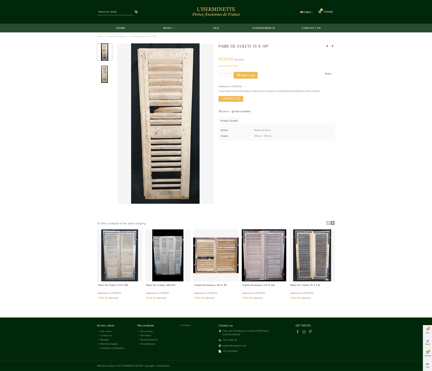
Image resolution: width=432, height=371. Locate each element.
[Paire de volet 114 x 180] (119, 255)
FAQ (216, 27)
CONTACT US (231, 98)
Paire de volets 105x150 (160, 284)
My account (147, 331)
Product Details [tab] (229, 120)
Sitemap (104, 339)
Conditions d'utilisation (112, 348)
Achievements (263, 27)
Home (120, 27)
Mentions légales (109, 343)
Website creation (106, 365)
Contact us (311, 27)
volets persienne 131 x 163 (258, 284)
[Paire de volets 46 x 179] (327, 45)
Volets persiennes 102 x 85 (210, 284)
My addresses (148, 343)
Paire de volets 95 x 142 (305, 284)
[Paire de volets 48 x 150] (332, 45)
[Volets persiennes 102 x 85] (216, 255)
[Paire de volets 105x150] (168, 255)
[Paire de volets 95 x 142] (312, 255)
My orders (146, 335)
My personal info (149, 339)
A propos (186, 325)
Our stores (106, 331)
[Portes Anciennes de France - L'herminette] (216, 11)
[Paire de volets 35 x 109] (165, 202)
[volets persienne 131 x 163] (264, 255)
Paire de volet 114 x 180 (113, 284)
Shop (167, 27)
